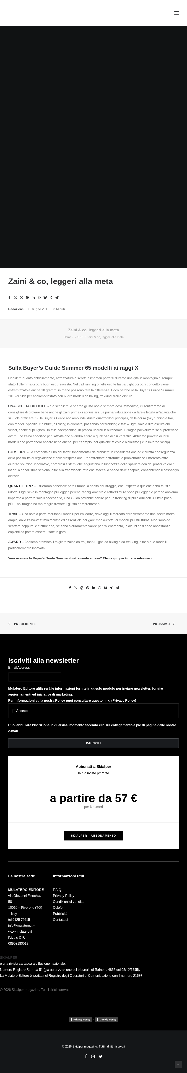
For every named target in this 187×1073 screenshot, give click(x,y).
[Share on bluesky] (45, 297)
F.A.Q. (57, 890)
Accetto (22, 711)
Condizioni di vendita (68, 901)
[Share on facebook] (9, 297)
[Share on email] (57, 297)
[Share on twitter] (15, 297)
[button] (176, 13)
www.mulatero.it (20, 931)
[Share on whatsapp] (39, 297)
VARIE (79, 337)
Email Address (19, 667)
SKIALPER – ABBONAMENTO (93, 835)
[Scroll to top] (178, 1064)
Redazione (16, 309)
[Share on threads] (21, 297)
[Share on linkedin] (33, 297)
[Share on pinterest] (27, 297)
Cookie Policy (108, 1019)
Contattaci (60, 919)
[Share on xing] (51, 297)
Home (67, 337)
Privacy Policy (123, 700)
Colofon (58, 907)
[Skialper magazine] (28, 13)
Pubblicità (60, 914)
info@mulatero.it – (21, 925)
